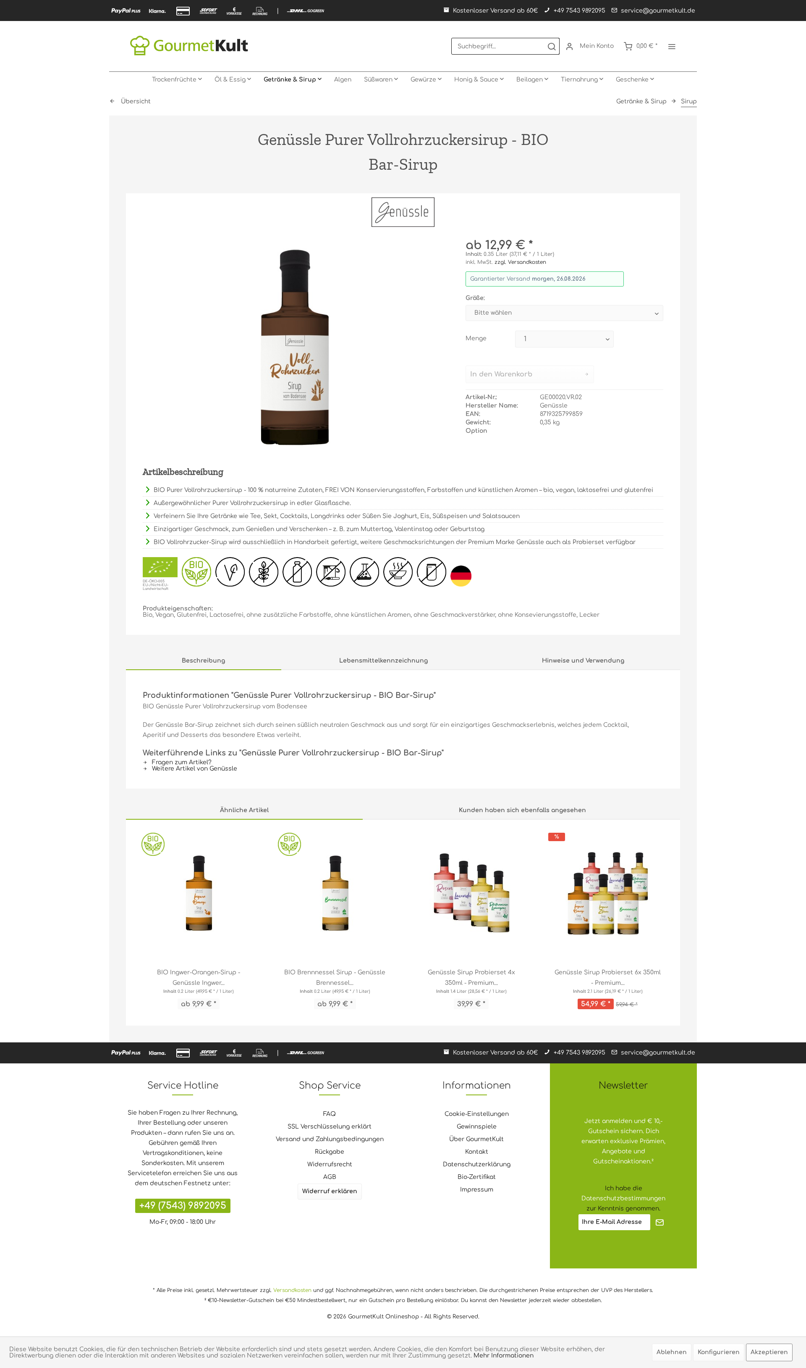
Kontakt (476, 1152)
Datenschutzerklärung (476, 1164)
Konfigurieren (719, 1352)
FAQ (329, 1114)
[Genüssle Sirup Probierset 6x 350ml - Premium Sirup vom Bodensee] (607, 894)
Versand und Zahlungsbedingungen (330, 1139)
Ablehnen (672, 1352)
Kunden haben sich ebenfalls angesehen (522, 810)
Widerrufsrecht (329, 1164)
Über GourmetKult (476, 1139)
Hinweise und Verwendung (583, 661)
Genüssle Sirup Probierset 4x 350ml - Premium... (471, 977)
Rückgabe (329, 1152)
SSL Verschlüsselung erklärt (330, 1126)
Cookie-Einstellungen (477, 1114)
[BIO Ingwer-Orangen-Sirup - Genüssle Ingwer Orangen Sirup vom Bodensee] (198, 894)
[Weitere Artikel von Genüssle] (403, 212)
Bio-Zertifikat (477, 1177)
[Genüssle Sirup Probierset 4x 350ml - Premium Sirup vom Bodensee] (471, 894)
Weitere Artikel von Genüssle (193, 769)
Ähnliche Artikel (244, 810)
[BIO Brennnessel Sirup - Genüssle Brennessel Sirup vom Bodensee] (334, 894)
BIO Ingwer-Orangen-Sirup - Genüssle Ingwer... (198, 977)
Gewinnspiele (477, 1126)
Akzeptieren (769, 1352)
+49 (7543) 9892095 (182, 1206)
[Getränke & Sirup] (292, 79)
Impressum (476, 1189)
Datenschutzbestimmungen (623, 1198)
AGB (329, 1177)
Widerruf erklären (329, 1191)
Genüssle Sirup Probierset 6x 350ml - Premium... (608, 977)
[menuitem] (505, 46)
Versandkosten (292, 1290)
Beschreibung (203, 661)
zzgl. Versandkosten (520, 262)
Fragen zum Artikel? (181, 762)
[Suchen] (552, 46)
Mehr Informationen (504, 1355)
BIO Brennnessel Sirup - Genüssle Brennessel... (334, 977)
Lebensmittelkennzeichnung (383, 661)
